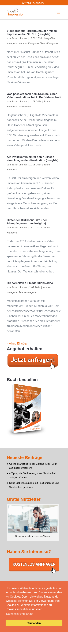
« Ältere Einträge (17, 343)
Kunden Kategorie (29, 43)
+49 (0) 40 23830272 (34, 3)
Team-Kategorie (49, 43)
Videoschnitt (25, 106)
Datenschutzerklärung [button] (19, 613)
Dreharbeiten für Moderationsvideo (30, 283)
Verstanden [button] (34, 623)
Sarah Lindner (19, 38)
